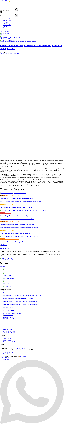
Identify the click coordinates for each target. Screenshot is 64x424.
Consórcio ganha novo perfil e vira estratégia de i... (16, 216)
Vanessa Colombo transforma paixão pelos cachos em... (17, 242)
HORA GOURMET (10, 204)
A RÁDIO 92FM (7, 329)
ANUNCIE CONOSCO (9, 332)
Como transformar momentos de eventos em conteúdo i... (18, 224)
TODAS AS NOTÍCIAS (9, 341)
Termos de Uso (7, 353)
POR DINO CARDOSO (12, 53)
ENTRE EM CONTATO (9, 331)
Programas (5, 22)
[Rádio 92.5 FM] (6, 7)
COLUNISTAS (7, 340)
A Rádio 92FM (7, 20)
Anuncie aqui (6, 27)
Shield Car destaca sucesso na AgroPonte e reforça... (16, 207)
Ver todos (2, 266)
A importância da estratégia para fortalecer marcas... (17, 198)
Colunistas (5, 23)
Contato (5, 26)
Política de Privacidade (8, 352)
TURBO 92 (3, 53)
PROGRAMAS (7, 338)
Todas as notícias (7, 25)
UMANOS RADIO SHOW (12, 195)
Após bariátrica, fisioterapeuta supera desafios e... (16, 233)
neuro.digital (23, 356)
